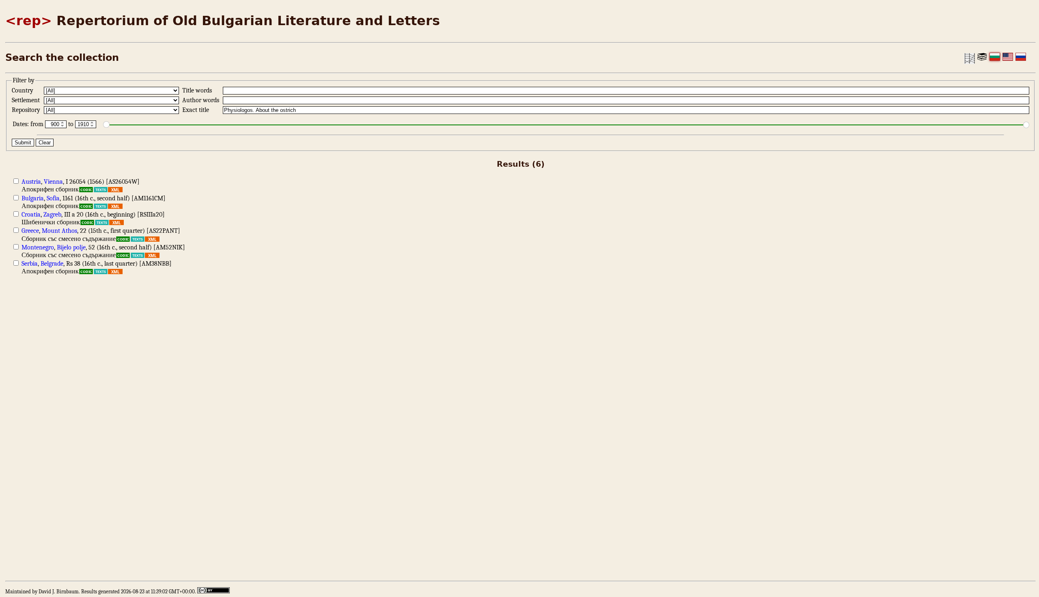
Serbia (30, 263)
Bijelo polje (71, 247)
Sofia (53, 198)
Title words (197, 90)
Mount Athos (59, 230)
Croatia (31, 214)
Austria (31, 181)
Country (23, 90)
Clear (45, 143)
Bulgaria (33, 198)
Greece (30, 230)
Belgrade (52, 263)
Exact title (196, 110)
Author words (201, 100)
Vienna (53, 181)
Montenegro (38, 247)
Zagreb (52, 214)
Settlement (26, 100)
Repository (27, 110)
